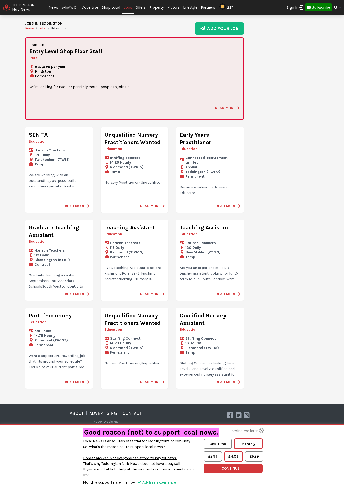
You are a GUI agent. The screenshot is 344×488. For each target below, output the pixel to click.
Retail (34, 57)
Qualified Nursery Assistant (203, 319)
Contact (132, 413)
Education (38, 141)
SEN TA (38, 135)
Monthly (248, 443)
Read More (225, 108)
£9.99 (254, 456)
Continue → (233, 468)
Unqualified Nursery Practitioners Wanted (132, 139)
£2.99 (212, 456)
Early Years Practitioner (195, 139)
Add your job (221, 28)
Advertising (103, 413)
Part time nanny (50, 315)
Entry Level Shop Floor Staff (65, 51)
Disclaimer (111, 422)
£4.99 (233, 456)
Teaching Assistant (129, 227)
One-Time (218, 443)
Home (29, 28)
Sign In (292, 7)
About (77, 413)
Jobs (128, 7)
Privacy (97, 422)
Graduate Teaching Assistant (54, 231)
